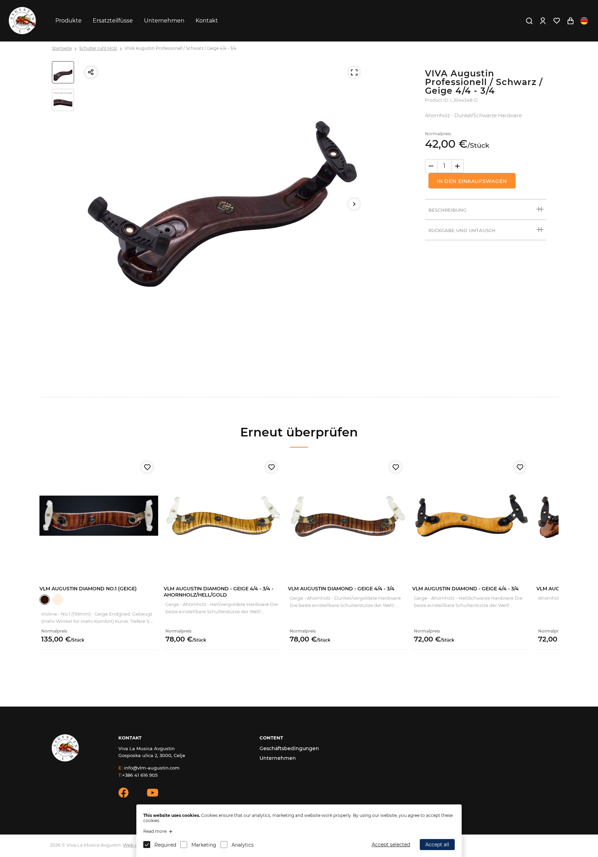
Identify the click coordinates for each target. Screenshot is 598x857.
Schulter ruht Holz (98, 48)
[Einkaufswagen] (570, 20)
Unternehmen (164, 20)
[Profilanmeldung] (542, 20)
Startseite (62, 48)
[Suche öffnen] (529, 21)
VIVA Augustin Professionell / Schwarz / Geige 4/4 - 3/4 (180, 48)
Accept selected (391, 844)
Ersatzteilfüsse (113, 20)
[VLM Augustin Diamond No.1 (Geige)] (98, 515)
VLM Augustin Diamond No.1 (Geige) (88, 589)
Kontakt (207, 20)
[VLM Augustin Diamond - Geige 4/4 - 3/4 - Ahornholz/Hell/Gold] (223, 515)
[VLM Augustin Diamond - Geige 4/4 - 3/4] (347, 515)
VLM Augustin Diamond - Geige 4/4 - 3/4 (341, 589)
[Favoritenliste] (556, 20)
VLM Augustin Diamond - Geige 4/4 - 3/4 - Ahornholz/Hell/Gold (218, 592)
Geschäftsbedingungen (289, 748)
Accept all (437, 844)
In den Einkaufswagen (472, 181)
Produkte (68, 20)
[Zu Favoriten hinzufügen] (147, 467)
